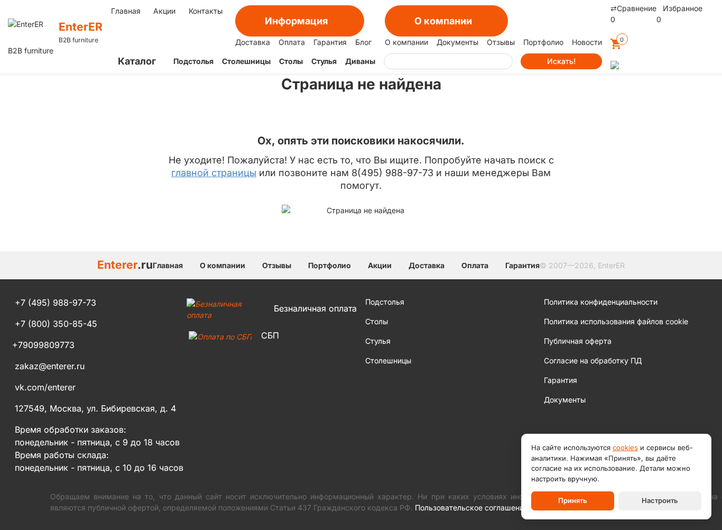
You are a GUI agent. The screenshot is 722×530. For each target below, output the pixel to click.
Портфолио (543, 42)
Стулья (324, 61)
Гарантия (330, 42)
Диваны (360, 61)
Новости (587, 42)
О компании (406, 42)
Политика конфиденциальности (601, 301)
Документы (457, 42)
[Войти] (614, 66)
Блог (363, 42)
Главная (126, 10)
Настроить (660, 500)
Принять (572, 500)
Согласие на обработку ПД (593, 360)
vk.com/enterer (45, 387)
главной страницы (213, 172)
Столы (291, 61)
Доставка (252, 42)
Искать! (561, 61)
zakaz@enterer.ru (50, 366)
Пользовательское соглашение (471, 507)
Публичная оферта (578, 340)
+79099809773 (43, 345)
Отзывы (501, 42)
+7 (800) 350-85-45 (56, 323)
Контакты (206, 10)
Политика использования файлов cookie (616, 321)
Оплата (292, 42)
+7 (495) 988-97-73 (55, 302)
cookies (625, 447)
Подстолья (193, 61)
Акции (164, 10)
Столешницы (246, 61)
